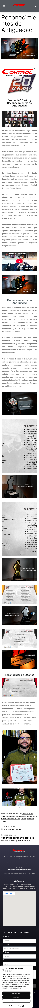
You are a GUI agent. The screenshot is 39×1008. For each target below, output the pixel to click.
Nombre (6, 936)
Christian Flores (27, 814)
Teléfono (6, 952)
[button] (4, 5)
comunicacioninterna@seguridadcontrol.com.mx (19, 869)
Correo (5, 960)
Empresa (6, 944)
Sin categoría (20, 816)
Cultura (23, 818)
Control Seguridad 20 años (10, 818)
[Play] (19, 797)
